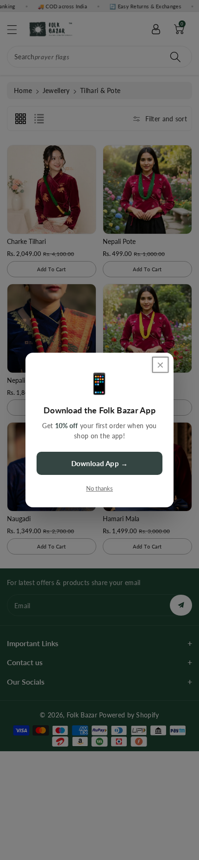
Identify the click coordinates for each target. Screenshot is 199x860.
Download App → (99, 463)
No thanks (99, 488)
